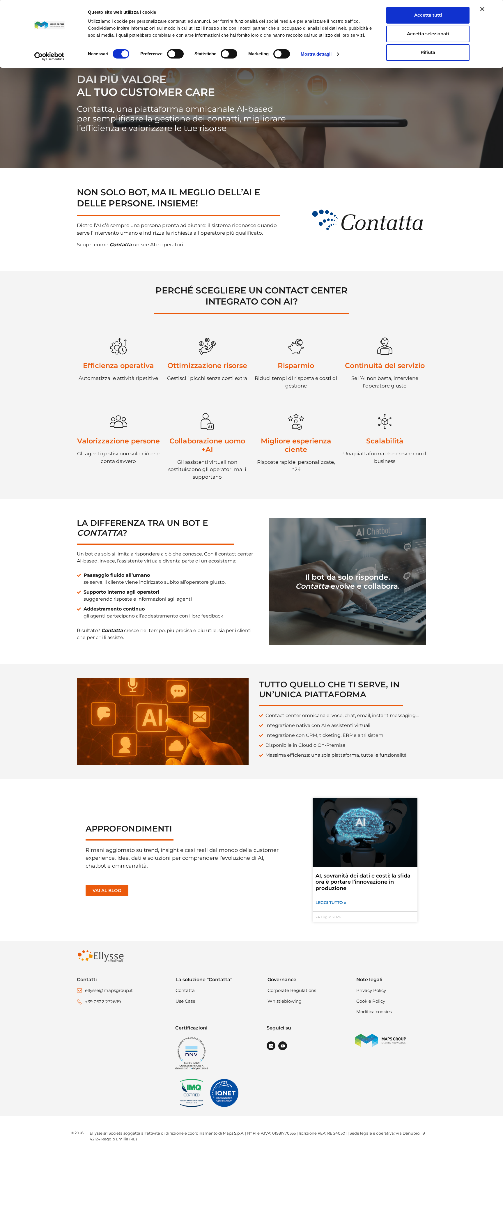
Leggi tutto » (331, 902)
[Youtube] (282, 1045)
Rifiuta (428, 52)
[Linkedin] (271, 1045)
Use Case (185, 1001)
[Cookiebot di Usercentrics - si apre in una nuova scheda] (49, 56)
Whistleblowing (285, 1001)
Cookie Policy (370, 1001)
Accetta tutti (428, 15)
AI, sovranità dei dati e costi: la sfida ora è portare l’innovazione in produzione (363, 882)
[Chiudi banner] (482, 9)
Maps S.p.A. (233, 1133)
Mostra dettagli (316, 54)
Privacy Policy (371, 990)
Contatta (185, 990)
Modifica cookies (374, 1011)
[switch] (175, 54)
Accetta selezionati (428, 33)
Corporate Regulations (292, 990)
